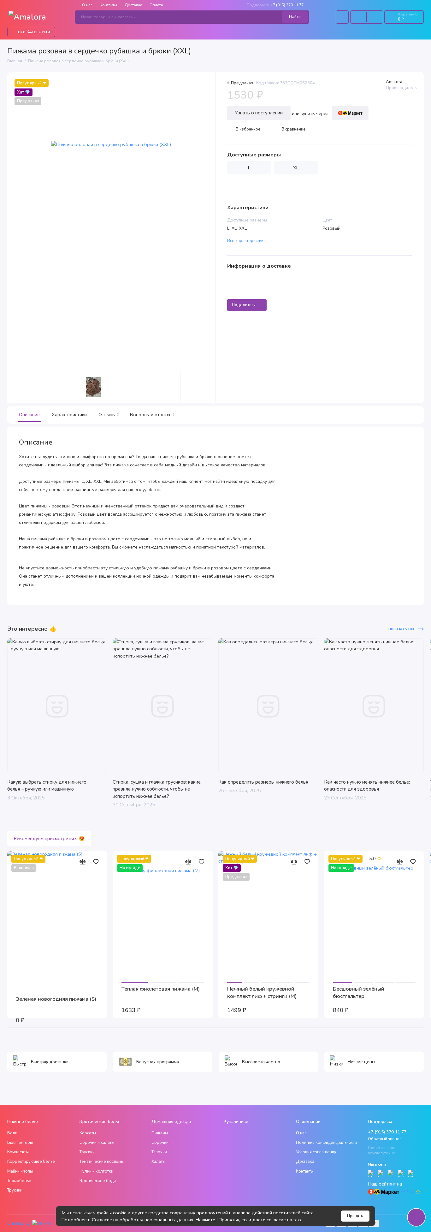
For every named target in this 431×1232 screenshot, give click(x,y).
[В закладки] (96, 861)
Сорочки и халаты (97, 1142)
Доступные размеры (254, 155)
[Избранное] (375, 17)
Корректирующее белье (31, 1161)
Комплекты (18, 1152)
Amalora (394, 82)
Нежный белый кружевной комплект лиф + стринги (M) (262, 992)
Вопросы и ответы (151, 414)
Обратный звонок (384, 1138)
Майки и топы (20, 1171)
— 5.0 (407, 1191)
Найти (295, 17)
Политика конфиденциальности (326, 1142)
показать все (402, 629)
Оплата (156, 5)
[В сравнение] (82, 861)
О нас (301, 1133)
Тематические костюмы (102, 1161)
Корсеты (88, 1133)
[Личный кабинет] (342, 17)
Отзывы (108, 414)
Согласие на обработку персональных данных (142, 1220)
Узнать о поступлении (259, 113)
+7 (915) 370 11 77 (275, 5)
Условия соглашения (316, 1152)
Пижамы (159, 1133)
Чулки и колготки (96, 1171)
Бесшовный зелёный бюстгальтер (358, 992)
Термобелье (19, 1181)
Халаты (158, 1161)
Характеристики (69, 414)
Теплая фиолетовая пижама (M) (160, 989)
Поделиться (244, 305)
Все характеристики (246, 241)
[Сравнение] (358, 17)
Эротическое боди (98, 1181)
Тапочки (159, 1152)
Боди (12, 1133)
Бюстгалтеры (20, 1142)
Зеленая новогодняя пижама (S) (56, 999)
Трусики (14, 1190)
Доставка (133, 5)
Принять (355, 1216)
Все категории (34, 31)
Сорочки (159, 1142)
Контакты (108, 5)
